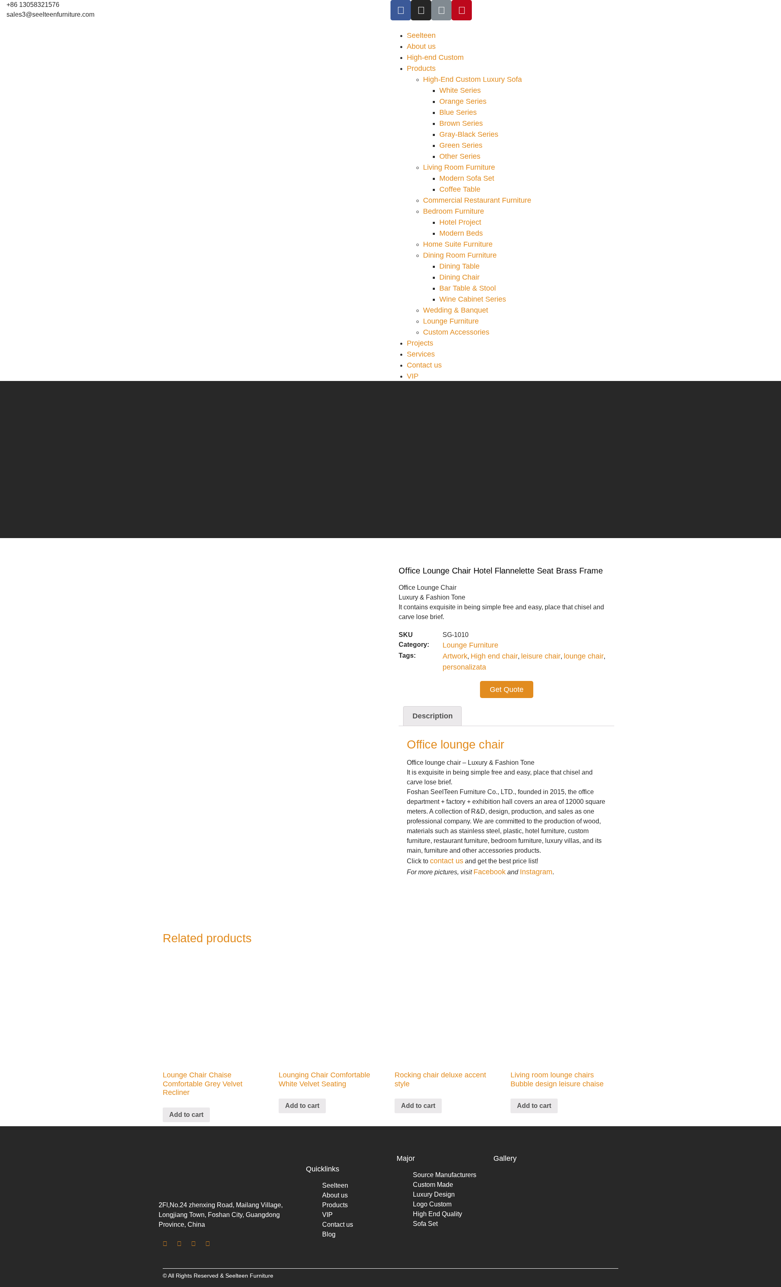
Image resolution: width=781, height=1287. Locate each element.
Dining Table (459, 266)
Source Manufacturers (444, 1174)
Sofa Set (425, 1223)
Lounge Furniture (451, 321)
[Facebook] (400, 10)
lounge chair (584, 656)
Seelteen (421, 35)
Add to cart (186, 1114)
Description (432, 716)
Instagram (536, 872)
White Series (460, 90)
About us (421, 46)
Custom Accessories (456, 332)
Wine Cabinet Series (472, 299)
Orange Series (462, 101)
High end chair (494, 656)
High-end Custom (435, 57)
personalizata (464, 667)
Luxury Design (434, 1194)
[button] (585, 25)
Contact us (424, 365)
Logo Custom (432, 1204)
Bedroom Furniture (453, 211)
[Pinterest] (462, 10)
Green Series (460, 145)
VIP (413, 376)
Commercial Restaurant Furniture (477, 200)
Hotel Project (460, 222)
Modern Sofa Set (466, 178)
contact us (446, 861)
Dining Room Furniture (460, 255)
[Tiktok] (441, 10)
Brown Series (461, 123)
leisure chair (541, 656)
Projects (420, 343)
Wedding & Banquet (455, 310)
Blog (329, 1234)
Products (421, 68)
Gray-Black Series (468, 134)
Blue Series (458, 112)
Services (421, 354)
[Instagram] (421, 10)
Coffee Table (459, 189)
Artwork (455, 656)
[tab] (432, 716)
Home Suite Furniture (458, 244)
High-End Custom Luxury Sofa (472, 79)
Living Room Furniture (459, 167)
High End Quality (437, 1213)
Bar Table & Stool (467, 288)
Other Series (459, 156)
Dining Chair (459, 277)
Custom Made (433, 1184)
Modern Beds (461, 233)
